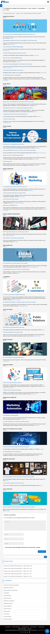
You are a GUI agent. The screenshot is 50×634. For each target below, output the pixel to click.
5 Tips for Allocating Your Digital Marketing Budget (13, 46)
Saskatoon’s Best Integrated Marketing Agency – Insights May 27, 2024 (18, 576)
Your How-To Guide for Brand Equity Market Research (13, 357)
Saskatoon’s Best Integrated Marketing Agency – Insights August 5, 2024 (18, 565)
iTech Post (18, 61)
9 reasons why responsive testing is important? (12, 382)
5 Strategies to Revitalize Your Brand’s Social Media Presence (15, 114)
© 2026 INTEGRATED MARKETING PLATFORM (13, 630)
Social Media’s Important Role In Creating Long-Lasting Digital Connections (18, 107)
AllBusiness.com (6, 50)
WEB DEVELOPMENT (8, 619)
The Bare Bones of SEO (7, 161)
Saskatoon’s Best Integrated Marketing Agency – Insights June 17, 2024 (18, 568)
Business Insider (37, 336)
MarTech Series (44, 72)
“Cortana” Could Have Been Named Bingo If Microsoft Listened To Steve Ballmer (19, 506)
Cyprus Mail (36, 55)
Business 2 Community (7, 67)
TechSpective (36, 165)
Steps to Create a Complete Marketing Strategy (12, 57)
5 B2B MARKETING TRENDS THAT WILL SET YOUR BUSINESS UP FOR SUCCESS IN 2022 (20, 40)
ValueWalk (37, 455)
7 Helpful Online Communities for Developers (12, 390)
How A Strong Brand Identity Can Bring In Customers (13, 483)
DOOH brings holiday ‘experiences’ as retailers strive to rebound (16, 231)
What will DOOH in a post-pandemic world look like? (13, 238)
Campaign (42, 449)
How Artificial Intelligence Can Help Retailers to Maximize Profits (16, 421)
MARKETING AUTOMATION (9, 600)
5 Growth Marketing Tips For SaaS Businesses (12, 75)
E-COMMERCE (6, 593)
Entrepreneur (5, 80)
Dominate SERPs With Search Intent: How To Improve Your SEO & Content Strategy (19, 150)
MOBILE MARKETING (8, 606)
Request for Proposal (22, 628)
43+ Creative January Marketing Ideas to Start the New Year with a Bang (17, 64)
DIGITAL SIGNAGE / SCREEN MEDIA (11, 590)
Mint (18, 273)
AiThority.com (23, 419)
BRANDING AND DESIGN (8, 587)
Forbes (36, 105)
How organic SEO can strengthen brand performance (13, 144)
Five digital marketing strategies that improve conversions (14, 53)
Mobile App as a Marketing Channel (10, 205)
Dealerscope (37, 425)
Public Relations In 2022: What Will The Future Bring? (13, 327)
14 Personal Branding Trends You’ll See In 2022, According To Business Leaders (18, 476)
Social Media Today (7, 122)
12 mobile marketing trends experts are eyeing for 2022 (14, 192)
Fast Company (22, 196)
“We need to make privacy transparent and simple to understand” (16, 446)
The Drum (16, 241)
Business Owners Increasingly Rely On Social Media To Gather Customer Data (18, 101)
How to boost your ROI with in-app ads (10, 199)
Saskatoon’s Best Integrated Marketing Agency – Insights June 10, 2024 (18, 571)
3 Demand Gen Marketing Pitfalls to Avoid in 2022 (13, 70)
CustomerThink (6, 361)
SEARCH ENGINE (7, 611)
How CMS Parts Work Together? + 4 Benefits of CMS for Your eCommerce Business (19, 302)
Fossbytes (8, 510)
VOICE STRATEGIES (7, 616)
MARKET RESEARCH (7, 598)
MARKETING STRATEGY (37, 13)
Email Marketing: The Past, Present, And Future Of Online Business (16, 269)
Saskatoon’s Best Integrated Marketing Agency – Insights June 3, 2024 (17, 573)
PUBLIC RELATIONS (7, 608)
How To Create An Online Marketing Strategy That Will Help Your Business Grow (19, 34)
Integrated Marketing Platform (9, 13)
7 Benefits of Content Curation (9, 119)
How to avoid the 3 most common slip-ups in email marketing (15, 263)
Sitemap (29, 628)
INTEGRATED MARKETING (28, 13)
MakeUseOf (34, 393)
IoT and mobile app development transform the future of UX (15, 186)
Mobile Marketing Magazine (18, 202)
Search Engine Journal (41, 152)
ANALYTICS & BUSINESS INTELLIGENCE (11, 585)
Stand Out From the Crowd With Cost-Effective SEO (13, 155)
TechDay (11, 38)
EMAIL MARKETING (7, 595)
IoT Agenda (30, 190)
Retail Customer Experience (8, 235)
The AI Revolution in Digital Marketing (10, 415)
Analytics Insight (11, 44)
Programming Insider (23, 305)
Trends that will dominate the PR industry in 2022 (13, 332)
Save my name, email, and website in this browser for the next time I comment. (22, 547)
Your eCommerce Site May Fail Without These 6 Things (14, 294)
